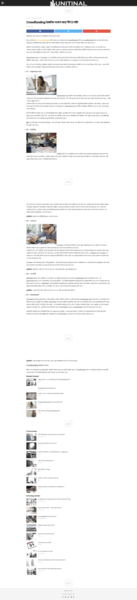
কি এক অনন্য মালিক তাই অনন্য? (45, 551)
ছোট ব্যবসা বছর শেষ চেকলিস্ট (44, 542)
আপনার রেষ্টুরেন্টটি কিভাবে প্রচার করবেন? (47, 516)
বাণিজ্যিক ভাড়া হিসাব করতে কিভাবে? (46, 525)
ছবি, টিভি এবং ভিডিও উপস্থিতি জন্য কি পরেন (48, 478)
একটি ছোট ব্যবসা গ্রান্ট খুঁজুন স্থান (45, 460)
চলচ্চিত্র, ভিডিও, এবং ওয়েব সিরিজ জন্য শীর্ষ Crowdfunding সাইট (54, 379)
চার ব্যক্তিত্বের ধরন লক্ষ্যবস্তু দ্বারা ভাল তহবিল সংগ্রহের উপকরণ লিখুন (54, 499)
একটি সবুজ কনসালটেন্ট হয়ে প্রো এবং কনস (47, 443)
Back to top (68, 590)
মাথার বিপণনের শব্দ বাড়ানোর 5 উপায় (46, 534)
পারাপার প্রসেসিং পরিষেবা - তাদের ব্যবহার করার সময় (49, 508)
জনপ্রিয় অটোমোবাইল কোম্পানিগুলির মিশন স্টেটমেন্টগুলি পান (51, 487)
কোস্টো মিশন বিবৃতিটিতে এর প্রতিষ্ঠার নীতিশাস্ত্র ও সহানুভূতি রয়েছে (53, 452)
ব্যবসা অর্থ (28, 18)
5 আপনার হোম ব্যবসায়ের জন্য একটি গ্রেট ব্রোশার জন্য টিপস (52, 560)
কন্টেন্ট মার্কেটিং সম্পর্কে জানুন (44, 469)
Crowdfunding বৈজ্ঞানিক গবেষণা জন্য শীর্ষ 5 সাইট (50, 402)
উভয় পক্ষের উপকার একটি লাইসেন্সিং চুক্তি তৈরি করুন (49, 568)
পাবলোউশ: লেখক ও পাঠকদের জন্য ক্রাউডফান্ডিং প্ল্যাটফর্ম (50, 393)
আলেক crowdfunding (43, 40)
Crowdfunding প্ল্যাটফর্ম (37, 18)
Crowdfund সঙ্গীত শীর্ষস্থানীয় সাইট (47, 388)
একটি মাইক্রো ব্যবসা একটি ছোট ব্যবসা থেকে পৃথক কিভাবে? (51, 434)
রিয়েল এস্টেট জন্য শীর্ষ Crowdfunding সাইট (49, 411)
